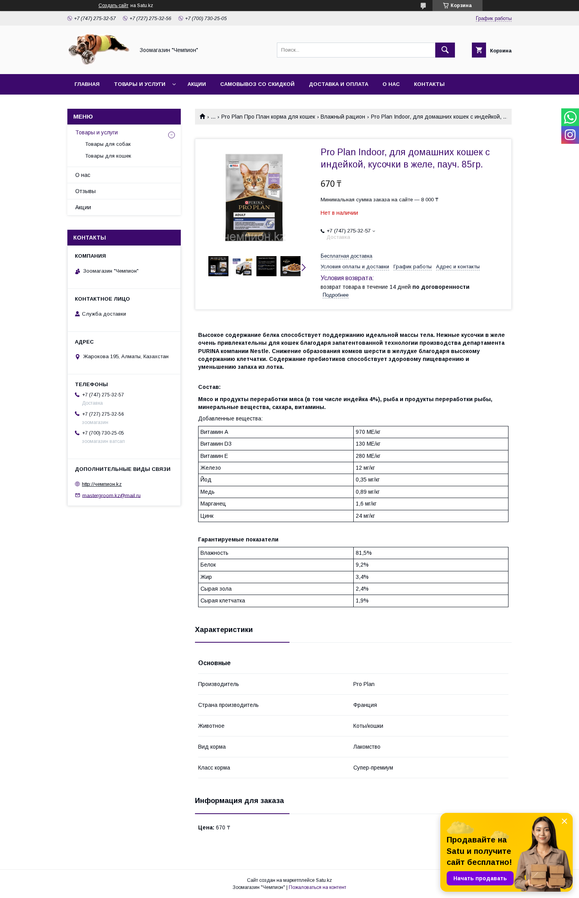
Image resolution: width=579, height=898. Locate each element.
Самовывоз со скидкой (257, 84)
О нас (391, 84)
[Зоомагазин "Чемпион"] (98, 64)
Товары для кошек (108, 156)
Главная (87, 84)
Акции (196, 84)
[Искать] (445, 50)
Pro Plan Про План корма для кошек (268, 116)
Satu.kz (324, 880)
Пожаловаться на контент (317, 887)
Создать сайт (113, 5)
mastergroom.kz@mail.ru (111, 495)
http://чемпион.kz (102, 484)
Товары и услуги (139, 84)
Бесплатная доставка (346, 256)
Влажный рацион (343, 116)
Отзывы (85, 191)
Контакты (429, 84)
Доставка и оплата (338, 84)
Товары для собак (108, 144)
